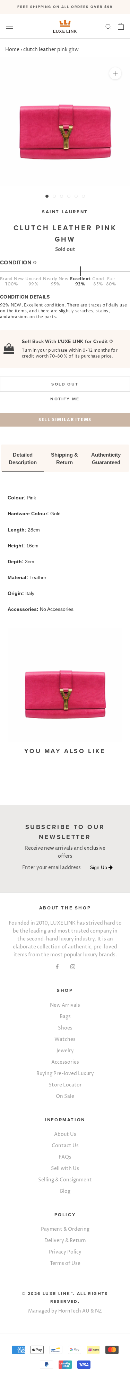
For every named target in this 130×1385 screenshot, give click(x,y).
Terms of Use (65, 1263)
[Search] (108, 26)
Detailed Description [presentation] (23, 458)
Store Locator (65, 1085)
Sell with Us (65, 1168)
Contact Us (65, 1145)
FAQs (65, 1157)
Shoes (65, 1028)
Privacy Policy (65, 1252)
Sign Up (99, 868)
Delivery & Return (65, 1240)
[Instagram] (72, 967)
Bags (65, 1016)
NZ (98, 1311)
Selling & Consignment (65, 1180)
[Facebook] (57, 967)
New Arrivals (65, 1005)
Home (12, 49)
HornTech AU (73, 1311)
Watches (65, 1039)
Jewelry (65, 1050)
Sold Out (64, 384)
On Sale (65, 1096)
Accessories (65, 1062)
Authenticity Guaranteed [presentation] (106, 458)
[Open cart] (121, 26)
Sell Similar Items (65, 419)
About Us (65, 1134)
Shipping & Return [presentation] (65, 458)
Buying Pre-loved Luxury (65, 1073)
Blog (65, 1191)
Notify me (65, 399)
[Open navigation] (9, 26)
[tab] (23, 459)
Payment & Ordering (65, 1229)
